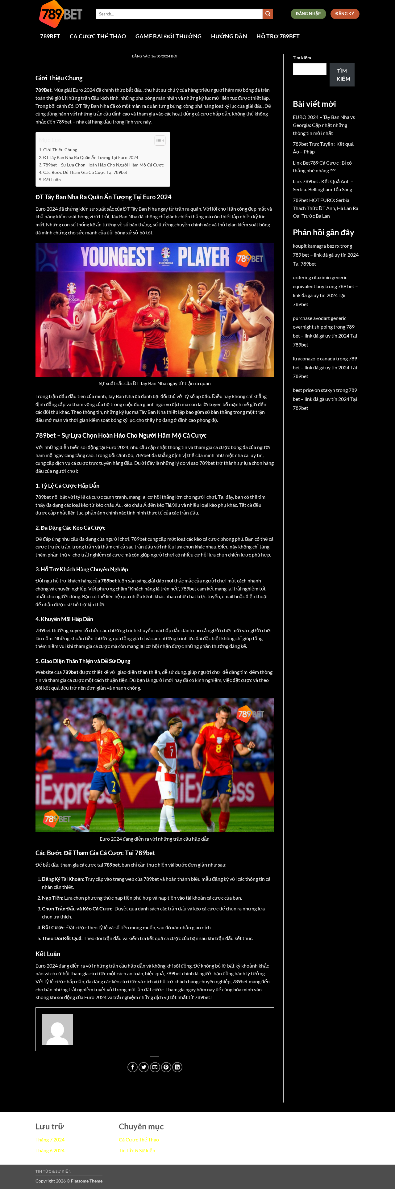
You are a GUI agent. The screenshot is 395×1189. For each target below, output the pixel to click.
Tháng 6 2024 (49, 1150)
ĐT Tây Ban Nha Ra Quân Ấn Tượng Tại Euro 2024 (90, 157)
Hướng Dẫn (229, 36)
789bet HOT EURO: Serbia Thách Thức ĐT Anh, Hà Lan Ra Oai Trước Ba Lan (325, 208)
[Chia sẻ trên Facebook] (132, 1067)
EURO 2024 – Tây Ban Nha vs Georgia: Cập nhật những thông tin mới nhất (324, 125)
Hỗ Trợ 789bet (278, 36)
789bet (50, 36)
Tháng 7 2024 (49, 1139)
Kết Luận (52, 179)
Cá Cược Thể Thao (98, 36)
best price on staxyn (314, 390)
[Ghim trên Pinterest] (166, 1067)
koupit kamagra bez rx (316, 246)
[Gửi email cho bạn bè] (155, 1067)
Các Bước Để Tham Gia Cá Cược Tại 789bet (85, 172)
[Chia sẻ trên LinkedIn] (177, 1067)
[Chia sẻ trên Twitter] (144, 1067)
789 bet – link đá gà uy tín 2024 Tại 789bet (325, 295)
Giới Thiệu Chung (60, 149)
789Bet (43, 90)
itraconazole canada (314, 358)
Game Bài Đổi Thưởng (168, 36)
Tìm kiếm (302, 57)
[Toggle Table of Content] (157, 140)
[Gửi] (268, 14)
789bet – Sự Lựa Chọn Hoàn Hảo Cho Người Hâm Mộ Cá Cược (103, 164)
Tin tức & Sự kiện (137, 1150)
